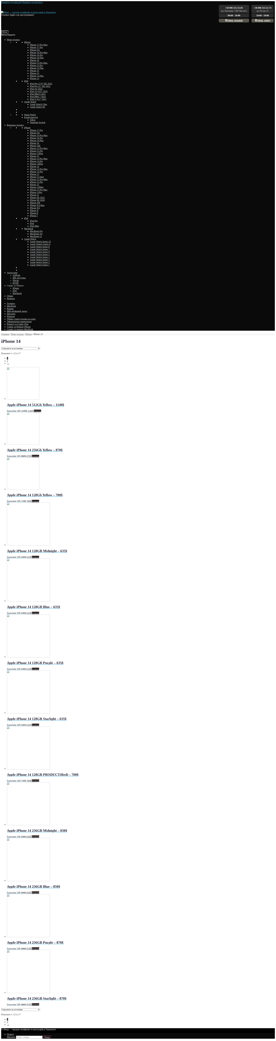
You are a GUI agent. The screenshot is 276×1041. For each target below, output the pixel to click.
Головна (11, 303)
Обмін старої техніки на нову (21, 319)
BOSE (16, 283)
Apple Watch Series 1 (40, 265)
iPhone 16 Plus (37, 58)
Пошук (10, 1034)
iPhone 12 (34, 184)
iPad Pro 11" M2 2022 (40, 86)
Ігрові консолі (31, 117)
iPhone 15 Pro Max (39, 63)
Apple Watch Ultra (38, 104)
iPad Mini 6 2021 (38, 94)
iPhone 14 (34, 73)
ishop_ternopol (235, 20)
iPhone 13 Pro (36, 171)
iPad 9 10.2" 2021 (38, 99)
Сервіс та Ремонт (15, 285)
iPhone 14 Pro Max (39, 159)
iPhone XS (35, 208)
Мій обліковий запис (17, 311)
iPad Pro (34, 221)
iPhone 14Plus (36, 164)
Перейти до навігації (11, 2)
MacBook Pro (36, 231)
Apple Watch (30, 102)
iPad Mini (34, 226)
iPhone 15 (34, 70)
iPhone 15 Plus (37, 68)
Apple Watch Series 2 (40, 262)
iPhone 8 (34, 213)
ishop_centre (263, 20)
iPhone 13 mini (37, 177)
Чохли (16, 280)
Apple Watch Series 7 (40, 249)
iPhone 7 (34, 215)
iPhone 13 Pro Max (39, 169)
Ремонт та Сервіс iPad (17, 324)
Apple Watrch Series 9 (40, 244)
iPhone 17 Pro (36, 47)
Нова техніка (13, 39)
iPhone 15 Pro (36, 65)
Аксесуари (12, 272)
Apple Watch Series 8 (40, 247)
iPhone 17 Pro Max (39, 45)
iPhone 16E (35, 146)
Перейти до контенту (32, 2)
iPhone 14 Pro (36, 161)
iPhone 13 (34, 78)
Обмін (10, 296)
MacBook (28, 228)
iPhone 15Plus (36, 153)
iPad (26, 81)
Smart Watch (30, 114)
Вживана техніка (15, 125)
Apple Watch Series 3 (40, 259)
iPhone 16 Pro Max (39, 52)
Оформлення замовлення (19, 321)
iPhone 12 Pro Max (39, 179)
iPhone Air (35, 50)
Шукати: (11, 1037)
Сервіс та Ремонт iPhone (19, 327)
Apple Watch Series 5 (40, 257)
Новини (11, 298)
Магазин (11, 314)
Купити (37, 411)
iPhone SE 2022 (37, 197)
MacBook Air (36, 234)
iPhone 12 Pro (36, 182)
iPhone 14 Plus (37, 76)
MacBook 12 (36, 236)
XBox (33, 120)
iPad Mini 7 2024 (38, 96)
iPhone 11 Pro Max (38, 190)
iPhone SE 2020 (37, 200)
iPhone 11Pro (36, 192)
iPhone (27, 42)
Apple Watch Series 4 (40, 254)
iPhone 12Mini (36, 187)
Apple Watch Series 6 (40, 252)
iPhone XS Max (37, 205)
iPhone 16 (34, 60)
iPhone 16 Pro (36, 55)
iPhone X (34, 210)
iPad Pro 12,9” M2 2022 (41, 83)
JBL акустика (19, 278)
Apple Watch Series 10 (40, 241)
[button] (8, 35)
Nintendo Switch (37, 122)
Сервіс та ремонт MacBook (20, 329)
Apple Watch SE (37, 107)
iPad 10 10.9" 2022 (39, 91)
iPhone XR (35, 203)
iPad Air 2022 (36, 89)
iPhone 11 (34, 195)
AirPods (16, 275)
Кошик (10, 308)
